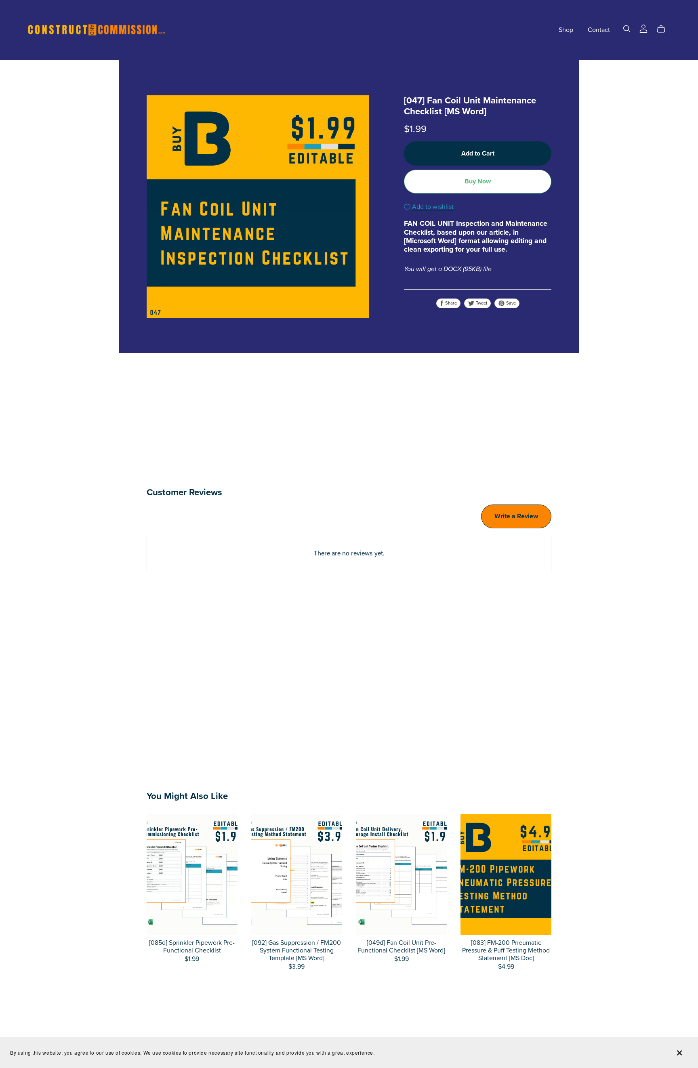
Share (450, 303)
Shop (566, 30)
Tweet (481, 303)
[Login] (643, 27)
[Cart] (664, 29)
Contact (599, 30)
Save (510, 303)
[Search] (627, 29)
